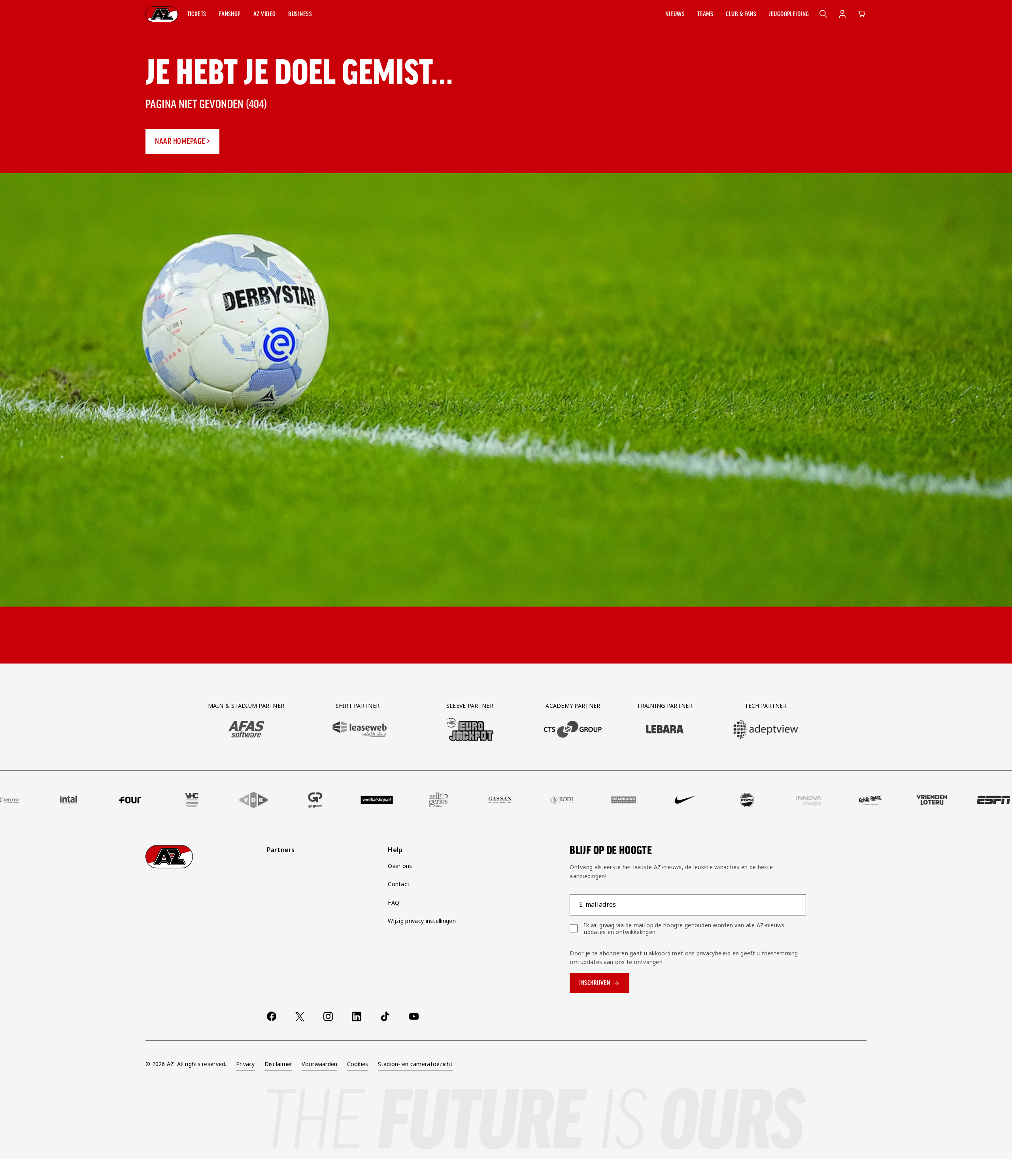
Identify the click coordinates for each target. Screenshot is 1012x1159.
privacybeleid (714, 953)
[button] (196, 14)
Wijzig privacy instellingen (422, 921)
